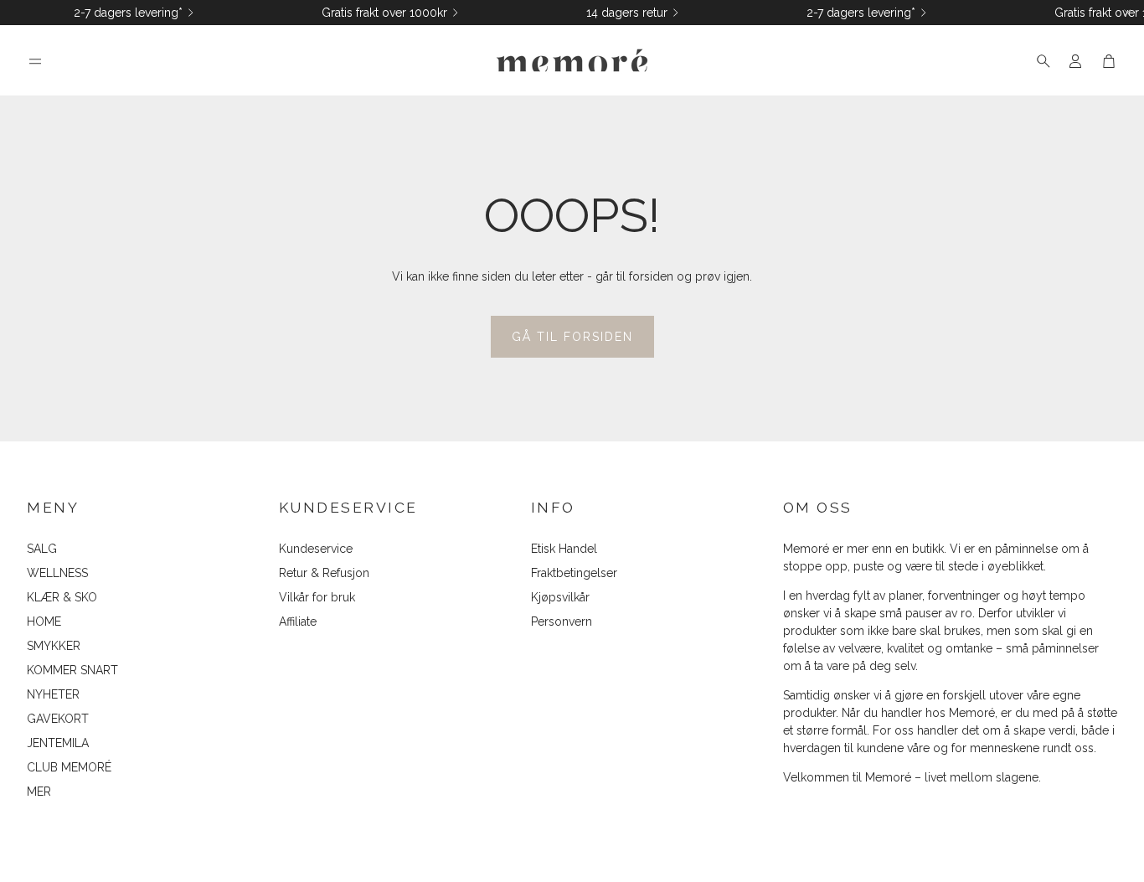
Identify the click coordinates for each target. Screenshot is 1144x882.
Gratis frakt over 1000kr (384, 12)
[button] (35, 61)
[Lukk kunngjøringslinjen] (1127, 12)
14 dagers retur (626, 12)
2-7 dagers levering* (128, 12)
